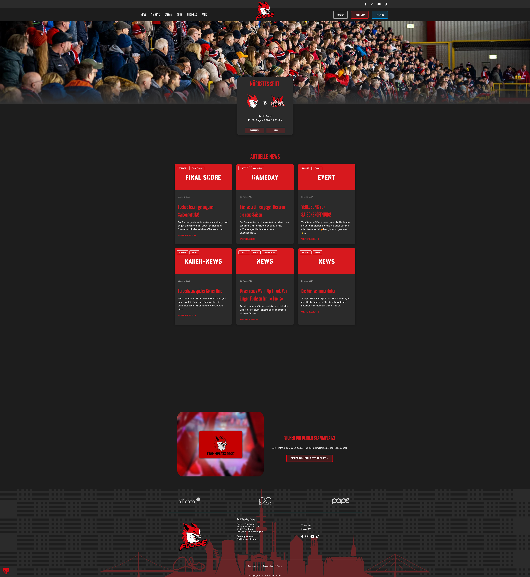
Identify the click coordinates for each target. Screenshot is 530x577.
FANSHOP (340, 14)
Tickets (155, 15)
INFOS (276, 130)
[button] (6, 571)
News (143, 15)
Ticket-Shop (306, 525)
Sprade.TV (306, 529)
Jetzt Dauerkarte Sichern (309, 458)
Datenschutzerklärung (272, 566)
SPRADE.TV (380, 14)
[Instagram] (372, 4)
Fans (204, 15)
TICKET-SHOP (360, 14)
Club (179, 15)
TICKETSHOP (254, 130)
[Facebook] (365, 4)
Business (192, 15)
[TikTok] (386, 4)
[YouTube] (379, 4)
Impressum (253, 566)
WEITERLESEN (185, 235)
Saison (168, 15)
